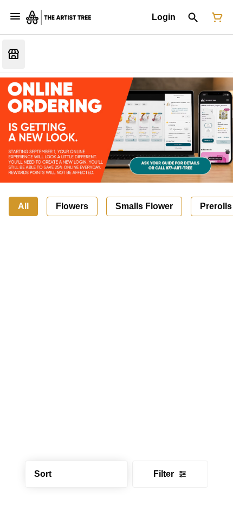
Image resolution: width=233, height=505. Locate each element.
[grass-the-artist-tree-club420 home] (58, 17)
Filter (163, 473)
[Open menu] (15, 16)
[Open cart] (215, 17)
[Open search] (193, 17)
